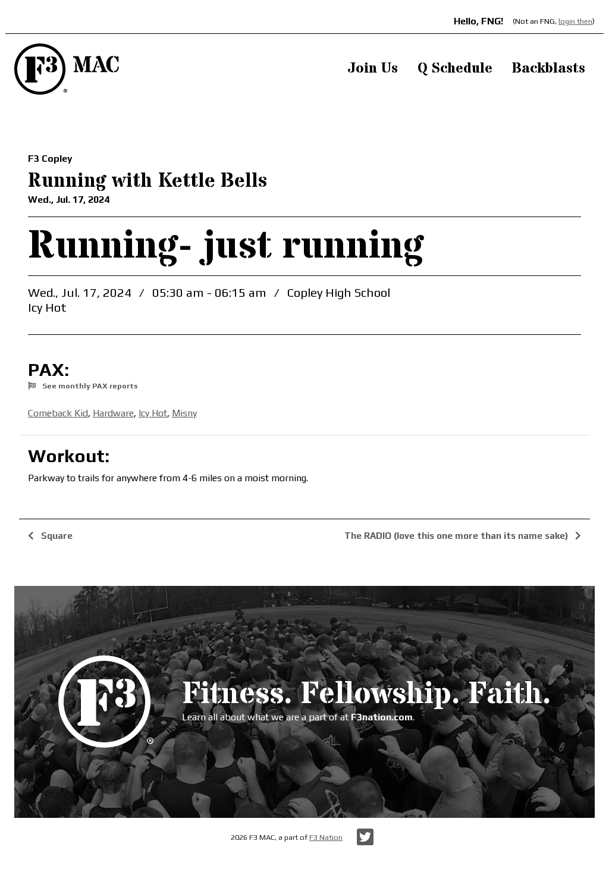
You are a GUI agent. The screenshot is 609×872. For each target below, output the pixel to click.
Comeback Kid (58, 413)
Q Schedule (454, 69)
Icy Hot (153, 413)
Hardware (113, 413)
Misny (184, 413)
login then (575, 21)
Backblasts (548, 69)
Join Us (372, 69)
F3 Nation (326, 837)
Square (56, 536)
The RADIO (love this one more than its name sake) (457, 536)
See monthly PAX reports (88, 385)
